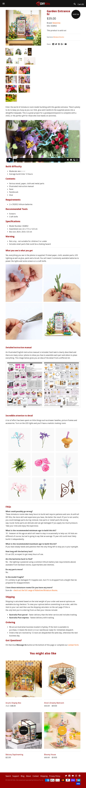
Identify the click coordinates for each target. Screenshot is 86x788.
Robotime (56, 23)
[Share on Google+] (62, 44)
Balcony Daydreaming (14, 754)
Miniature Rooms (58, 37)
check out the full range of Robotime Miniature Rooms (35, 590)
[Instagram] (76, 776)
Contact (36, 776)
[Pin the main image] (59, 44)
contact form (73, 645)
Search (8, 776)
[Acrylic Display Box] (24, 662)
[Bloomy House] (62, 714)
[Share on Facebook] (53, 44)
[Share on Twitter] (56, 44)
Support (15, 776)
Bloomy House (50, 754)
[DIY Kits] (43, 4)
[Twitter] (66, 776)
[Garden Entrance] (23, 11)
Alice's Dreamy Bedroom (54, 703)
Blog (22, 776)
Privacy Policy (54, 776)
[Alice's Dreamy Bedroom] (62, 662)
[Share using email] (65, 44)
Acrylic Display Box (13, 703)
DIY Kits (13, 780)
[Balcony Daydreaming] (24, 714)
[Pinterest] (79, 776)
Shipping (44, 776)
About (28, 776)
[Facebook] (69, 776)
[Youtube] (73, 776)
